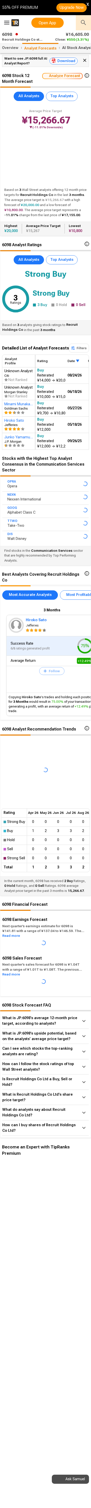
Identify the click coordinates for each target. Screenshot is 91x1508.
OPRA (11, 481)
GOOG (12, 508)
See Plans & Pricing (68, 1246)
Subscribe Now (27, 1246)
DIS (10, 534)
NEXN (11, 494)
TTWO (12, 521)
